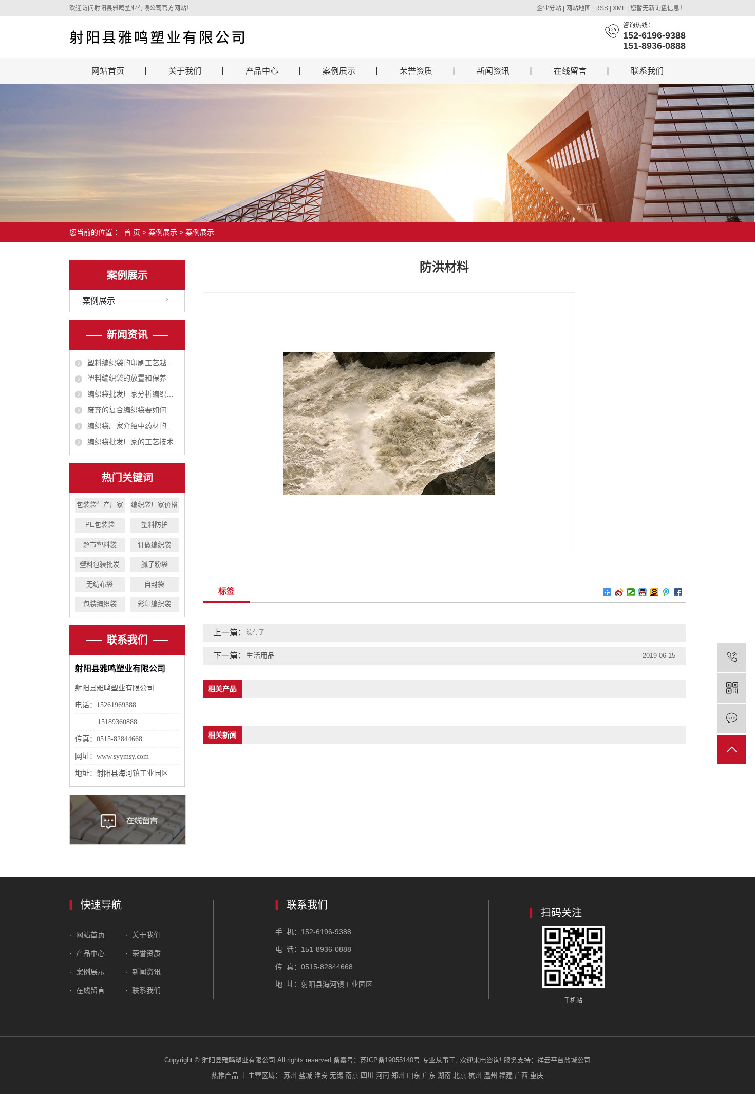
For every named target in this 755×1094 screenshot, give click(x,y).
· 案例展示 (87, 972)
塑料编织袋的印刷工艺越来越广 (133, 363)
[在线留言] (731, 718)
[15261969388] (731, 657)
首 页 (132, 232)
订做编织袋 (154, 545)
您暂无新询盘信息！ (658, 8)
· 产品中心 (88, 953)
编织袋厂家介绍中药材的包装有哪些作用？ (133, 426)
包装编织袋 (100, 604)
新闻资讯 (493, 71)
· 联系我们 (143, 990)
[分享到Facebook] (678, 592)
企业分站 (549, 8)
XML (619, 8)
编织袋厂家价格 (154, 504)
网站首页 (107, 71)
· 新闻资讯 (143, 972)
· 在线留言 (87, 990)
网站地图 (579, 8)
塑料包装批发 (100, 564)
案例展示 (339, 71)
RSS (601, 8)
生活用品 (260, 655)
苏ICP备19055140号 (390, 1060)
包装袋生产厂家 (100, 504)
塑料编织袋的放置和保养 (126, 378)
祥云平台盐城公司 (564, 1060)
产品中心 (262, 71)
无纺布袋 (99, 584)
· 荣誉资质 (144, 953)
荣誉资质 (416, 71)
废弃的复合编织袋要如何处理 (133, 410)
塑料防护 (154, 525)
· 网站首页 (88, 935)
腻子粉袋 (154, 564)
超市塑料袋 (100, 545)
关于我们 (184, 71)
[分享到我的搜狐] (654, 592)
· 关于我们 (142, 935)
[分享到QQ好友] (642, 592)
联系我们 (647, 71)
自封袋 (154, 584)
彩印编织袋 (154, 604)
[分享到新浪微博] (619, 592)
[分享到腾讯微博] (666, 592)
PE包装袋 (100, 525)
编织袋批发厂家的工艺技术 (130, 442)
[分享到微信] (631, 592)
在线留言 (570, 71)
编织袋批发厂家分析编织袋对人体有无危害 (133, 394)
